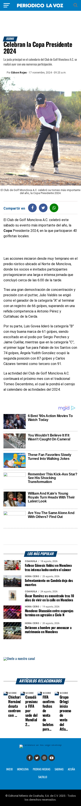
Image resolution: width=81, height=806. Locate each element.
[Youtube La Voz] (51, 758)
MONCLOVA (23, 769)
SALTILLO (42, 777)
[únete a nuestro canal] (40, 668)
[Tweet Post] (43, 207)
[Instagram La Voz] (44, 758)
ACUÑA (71, 769)
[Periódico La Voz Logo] (40, 7)
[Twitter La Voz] (37, 758)
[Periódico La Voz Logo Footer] (40, 744)
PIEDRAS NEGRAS (41, 769)
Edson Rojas (19, 72)
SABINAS (59, 769)
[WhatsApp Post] (54, 207)
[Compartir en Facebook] (32, 207)
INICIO (9, 769)
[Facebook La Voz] (29, 758)
